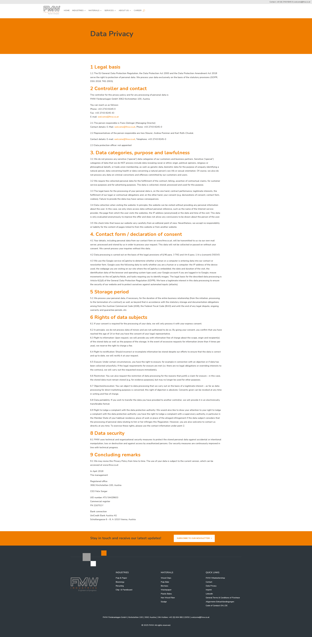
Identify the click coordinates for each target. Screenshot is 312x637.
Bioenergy (120, 582)
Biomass (164, 586)
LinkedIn (209, 593)
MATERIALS (94, 10)
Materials (167, 572)
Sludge (164, 601)
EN (222, 605)
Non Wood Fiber (168, 597)
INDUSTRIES (77, 10)
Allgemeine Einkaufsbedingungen (220, 601)
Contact (209, 582)
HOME (67, 10)
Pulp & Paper (121, 578)
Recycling (120, 586)
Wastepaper (166, 589)
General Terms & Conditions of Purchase (223, 597)
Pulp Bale (165, 582)
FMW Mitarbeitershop (215, 578)
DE (226, 605)
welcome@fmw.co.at (302, 2)
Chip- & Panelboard (124, 589)
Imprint (209, 589)
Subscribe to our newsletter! (193, 538)
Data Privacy (211, 586)
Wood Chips (166, 578)
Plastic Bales (166, 593)
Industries (122, 572)
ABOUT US (124, 10)
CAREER (137, 10)
